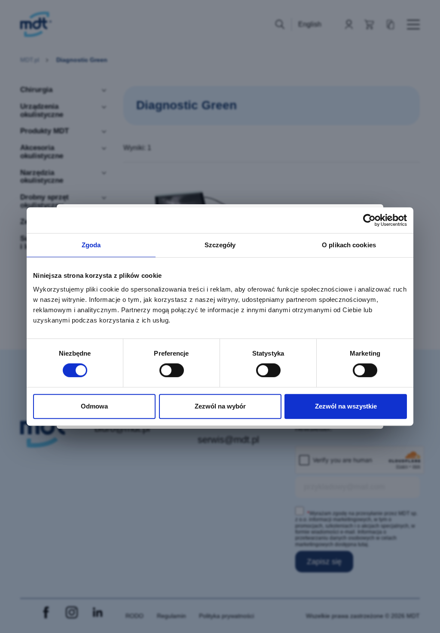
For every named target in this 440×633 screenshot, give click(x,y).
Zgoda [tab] (91, 245)
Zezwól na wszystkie (346, 406)
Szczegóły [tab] (220, 245)
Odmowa (94, 406)
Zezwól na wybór (220, 406)
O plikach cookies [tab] (349, 245)
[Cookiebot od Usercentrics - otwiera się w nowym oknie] (369, 220)
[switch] (171, 370)
